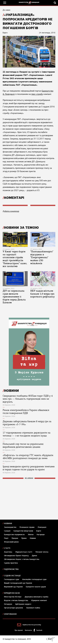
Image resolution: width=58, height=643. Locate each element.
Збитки (30, 534)
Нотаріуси (8, 604)
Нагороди (41, 534)
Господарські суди (11, 579)
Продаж (15, 538)
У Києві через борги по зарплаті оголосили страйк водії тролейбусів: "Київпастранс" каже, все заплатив (15, 259)
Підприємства (11, 569)
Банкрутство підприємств (14, 534)
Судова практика (11, 563)
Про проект (19, 630)
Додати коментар (11, 211)
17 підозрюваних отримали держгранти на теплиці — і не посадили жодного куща (26, 434)
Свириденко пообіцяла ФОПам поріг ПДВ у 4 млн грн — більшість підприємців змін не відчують (28, 398)
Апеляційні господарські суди (34, 579)
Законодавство (10, 527)
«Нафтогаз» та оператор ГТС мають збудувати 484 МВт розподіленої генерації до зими (28, 457)
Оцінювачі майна (33, 608)
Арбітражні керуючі (23, 604)
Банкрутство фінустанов (23, 531)
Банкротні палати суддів (36, 587)
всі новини (29, 478)
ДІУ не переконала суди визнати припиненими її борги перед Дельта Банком (14, 296)
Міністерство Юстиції (12, 597)
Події (6, 538)
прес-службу (37, 94)
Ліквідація (42, 527)
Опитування (10, 614)
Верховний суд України (13, 587)
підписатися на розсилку (32, 625)
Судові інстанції (12, 576)
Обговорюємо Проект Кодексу (16, 556)
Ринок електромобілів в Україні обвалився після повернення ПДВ (26, 412)
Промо (24, 538)
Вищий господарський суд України (18, 583)
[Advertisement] (23, 499)
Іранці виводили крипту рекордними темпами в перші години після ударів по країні (29, 468)
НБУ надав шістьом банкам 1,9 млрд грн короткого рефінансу (42, 293)
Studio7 (50, 639)
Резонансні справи (27, 527)
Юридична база (12, 593)
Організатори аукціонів (13, 608)
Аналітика (8, 552)
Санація (7, 531)
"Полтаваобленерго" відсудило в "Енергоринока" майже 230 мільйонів (41, 257)
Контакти (28, 630)
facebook (39, 630)
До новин (6, 10)
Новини (8, 523)
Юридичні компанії (39, 600)
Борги (8, 235)
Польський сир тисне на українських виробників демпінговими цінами (23, 445)
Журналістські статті (23, 552)
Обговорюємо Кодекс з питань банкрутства (21, 559)
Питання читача (41, 552)
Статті (7, 548)
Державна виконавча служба (36, 597)
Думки (34, 556)
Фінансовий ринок (11, 542)
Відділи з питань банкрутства (16, 600)
